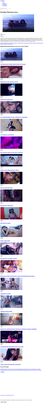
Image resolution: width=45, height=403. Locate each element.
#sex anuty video (27, 43)
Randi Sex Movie (28, 370)
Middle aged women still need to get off (9, 81)
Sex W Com (33, 370)
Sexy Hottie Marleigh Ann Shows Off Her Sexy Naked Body (13, 117)
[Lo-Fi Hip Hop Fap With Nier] (11, 130)
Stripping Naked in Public (6, 311)
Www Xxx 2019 (38, 370)
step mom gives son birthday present (8, 258)
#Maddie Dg (7, 43)
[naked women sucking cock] (11, 95)
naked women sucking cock (6, 99)
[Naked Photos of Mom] (11, 289)
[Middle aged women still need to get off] (11, 77)
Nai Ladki (18, 369)
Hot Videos (5, 5)
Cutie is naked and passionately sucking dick (10, 364)
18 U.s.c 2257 (2, 395)
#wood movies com (39, 43)
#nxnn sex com (20, 43)
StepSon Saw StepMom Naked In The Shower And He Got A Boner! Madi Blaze (18, 329)
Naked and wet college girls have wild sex (9, 170)
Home (4, 2)
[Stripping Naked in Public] (11, 307)
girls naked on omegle (5, 223)
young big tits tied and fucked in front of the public (11, 346)
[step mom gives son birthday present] (11, 254)
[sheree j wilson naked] (11, 236)
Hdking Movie (3, 369)
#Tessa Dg (11, 43)
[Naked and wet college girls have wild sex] (11, 166)
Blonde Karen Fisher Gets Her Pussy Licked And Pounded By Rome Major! (17, 276)
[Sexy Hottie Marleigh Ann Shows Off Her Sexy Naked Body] (11, 113)
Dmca (12, 395)
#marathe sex (10, 44)
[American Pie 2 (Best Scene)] (11, 201)
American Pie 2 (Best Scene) (6, 205)
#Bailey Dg (2, 43)
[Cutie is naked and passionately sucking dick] (11, 360)
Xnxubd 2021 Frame (20, 370)
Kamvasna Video (23, 369)
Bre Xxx (15, 370)
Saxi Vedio (8, 369)
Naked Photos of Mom (5, 293)
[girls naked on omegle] (11, 219)
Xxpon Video (11, 370)
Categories (4, 3)
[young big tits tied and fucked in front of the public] (11, 342)
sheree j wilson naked (5, 240)
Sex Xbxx (14, 369)
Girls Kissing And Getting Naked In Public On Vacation (13, 64)
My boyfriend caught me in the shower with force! (11, 152)
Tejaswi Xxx (28, 369)
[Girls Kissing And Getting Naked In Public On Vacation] (11, 60)
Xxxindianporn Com (34, 369)
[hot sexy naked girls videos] (11, 183)
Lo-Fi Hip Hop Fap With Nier (7, 134)
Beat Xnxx (7, 370)
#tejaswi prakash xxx (4, 44)
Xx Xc (11, 369)
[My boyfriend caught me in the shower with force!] (11, 148)
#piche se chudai (33, 43)
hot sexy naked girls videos (6, 187)
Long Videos (5, 4)
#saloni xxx (16, 43)
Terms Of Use (8, 395)
